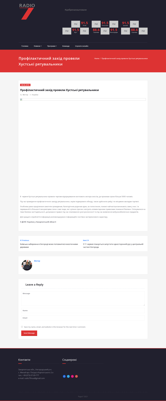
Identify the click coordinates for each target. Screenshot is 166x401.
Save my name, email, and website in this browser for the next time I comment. (55, 327)
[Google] (76, 376)
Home (96, 58)
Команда (65, 46)
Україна (35, 95)
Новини (37, 46)
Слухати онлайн (81, 46)
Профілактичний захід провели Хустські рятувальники (125, 58)
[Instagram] (72, 376)
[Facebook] (64, 376)
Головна (24, 46)
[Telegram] (68, 376)
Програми (51, 46)
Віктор (25, 95)
